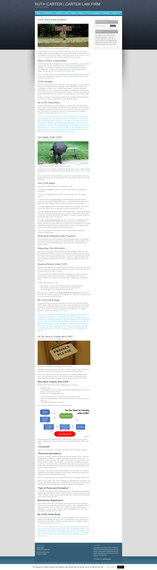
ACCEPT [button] (120, 567)
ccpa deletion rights (75, 318)
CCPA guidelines (42, 124)
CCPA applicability (74, 528)
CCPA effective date (69, 122)
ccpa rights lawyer (82, 125)
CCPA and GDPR (70, 316)
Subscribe (106, 13)
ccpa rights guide (73, 125)
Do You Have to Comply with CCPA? (55, 336)
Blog (66, 13)
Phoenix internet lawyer (74, 129)
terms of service (107, 559)
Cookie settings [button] (110, 567)
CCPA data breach (59, 122)
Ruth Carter (50, 22)
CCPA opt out (67, 321)
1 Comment (59, 338)
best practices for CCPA (48, 118)
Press (87, 13)
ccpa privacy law (49, 125)
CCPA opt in (60, 321)
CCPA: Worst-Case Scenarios (52, 19)
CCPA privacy (41, 125)
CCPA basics (59, 120)
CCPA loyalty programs (84, 319)
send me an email (62, 113)
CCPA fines (85, 122)
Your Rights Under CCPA (50, 137)
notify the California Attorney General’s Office (63, 71)
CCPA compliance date (78, 120)
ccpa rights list (81, 323)
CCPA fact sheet (78, 122)
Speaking (57, 13)
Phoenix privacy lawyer (51, 534)
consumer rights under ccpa (64, 127)
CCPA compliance (67, 120)
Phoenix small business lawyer (49, 131)
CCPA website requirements (66, 325)
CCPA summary (41, 534)
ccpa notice (40, 321)
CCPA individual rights (74, 124)
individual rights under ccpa (53, 129)
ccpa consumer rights (49, 318)
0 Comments (58, 22)
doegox (46, 166)
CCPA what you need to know (50, 127)
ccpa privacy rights (58, 125)
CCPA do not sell (85, 318)
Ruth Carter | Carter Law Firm (67, 4)
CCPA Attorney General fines (48, 120)
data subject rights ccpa (77, 127)
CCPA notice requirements (50, 321)
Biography (96, 13)
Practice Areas (48, 13)
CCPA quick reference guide (82, 532)
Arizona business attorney (61, 116)
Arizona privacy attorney (74, 314)
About (38, 13)
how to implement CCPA (70, 327)
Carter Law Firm (75, 118)
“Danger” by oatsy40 (43, 48)
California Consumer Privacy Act (62, 118)
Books (72, 13)
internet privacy (64, 129)
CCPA (45, 116)
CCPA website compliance (52, 325)
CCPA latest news (70, 532)
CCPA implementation (62, 124)
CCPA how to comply (52, 124)
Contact (115, 13)
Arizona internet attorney (74, 116)
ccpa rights (66, 125)
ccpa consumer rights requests (62, 318)
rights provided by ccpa (63, 131)
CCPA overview (84, 124)
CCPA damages (50, 122)
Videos (81, 13)
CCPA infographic (61, 532)
